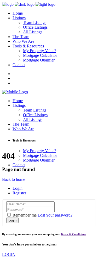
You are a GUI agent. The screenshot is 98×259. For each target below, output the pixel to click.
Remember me (25, 215)
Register (19, 193)
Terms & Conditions (73, 234)
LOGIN (8, 254)
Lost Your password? (55, 215)
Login (17, 188)
